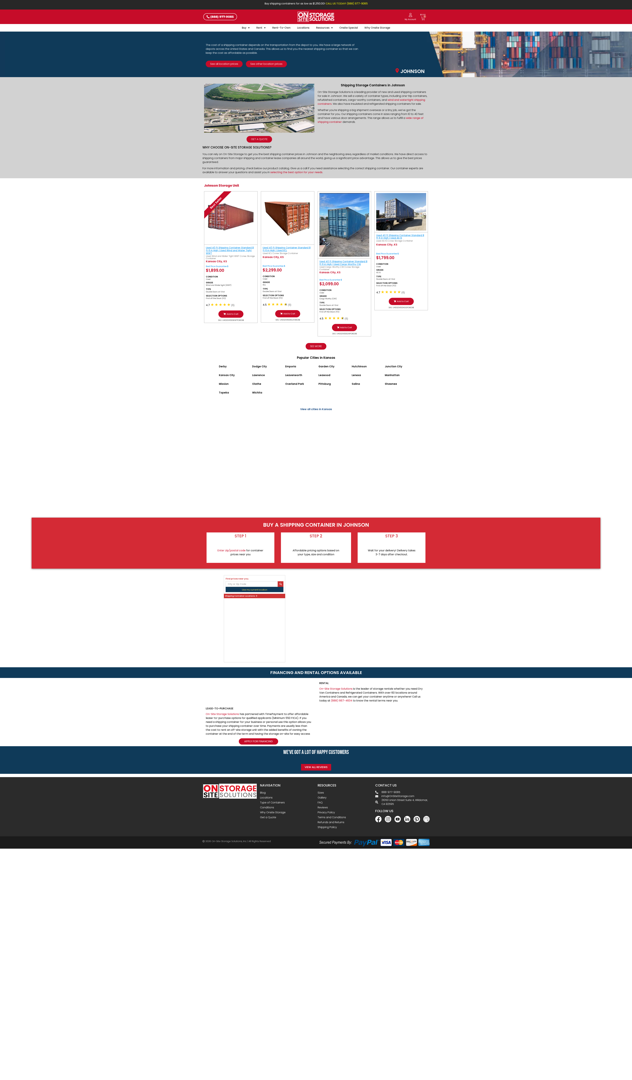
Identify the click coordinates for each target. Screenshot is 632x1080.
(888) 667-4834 (341, 700)
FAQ (320, 802)
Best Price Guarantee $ (217, 266)
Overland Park (294, 384)
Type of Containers (272, 802)
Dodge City (259, 366)
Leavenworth (293, 375)
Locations (303, 28)
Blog (263, 793)
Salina (356, 384)
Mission (224, 384)
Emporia (290, 366)
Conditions (267, 807)
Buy (244, 28)
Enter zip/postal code (231, 550)
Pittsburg (324, 384)
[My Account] (410, 15)
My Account (410, 19)
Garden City (326, 366)
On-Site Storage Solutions (336, 689)
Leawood (324, 375)
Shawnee (391, 384)
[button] (230, 314)
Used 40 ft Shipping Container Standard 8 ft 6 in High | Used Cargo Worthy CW (343, 263)
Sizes (321, 793)
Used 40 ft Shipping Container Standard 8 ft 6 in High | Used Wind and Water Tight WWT (230, 250)
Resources (322, 28)
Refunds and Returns (331, 822)
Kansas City (227, 375)
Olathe (256, 384)
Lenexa (356, 375)
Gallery (322, 797)
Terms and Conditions (332, 817)
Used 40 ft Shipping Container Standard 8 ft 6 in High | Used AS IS (400, 237)
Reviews (323, 807)
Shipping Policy (327, 827)
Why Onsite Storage (377, 28)
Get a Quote (268, 817)
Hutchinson (359, 366)
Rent (259, 28)
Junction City (393, 366)
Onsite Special (348, 28)
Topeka (224, 392)
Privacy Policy (326, 812)
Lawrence (258, 375)
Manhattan (392, 375)
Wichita (257, 392)
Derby (223, 366)
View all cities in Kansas (316, 409)
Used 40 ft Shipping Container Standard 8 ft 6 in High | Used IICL (287, 249)
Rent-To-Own (281, 28)
